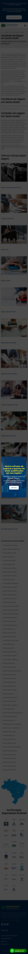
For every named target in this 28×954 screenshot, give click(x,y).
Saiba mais (14, 487)
